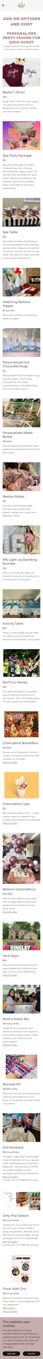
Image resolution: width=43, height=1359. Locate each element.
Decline (11, 1354)
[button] (4, 5)
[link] (21, 5)
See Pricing (9, 1308)
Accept (31, 1354)
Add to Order (10, 762)
